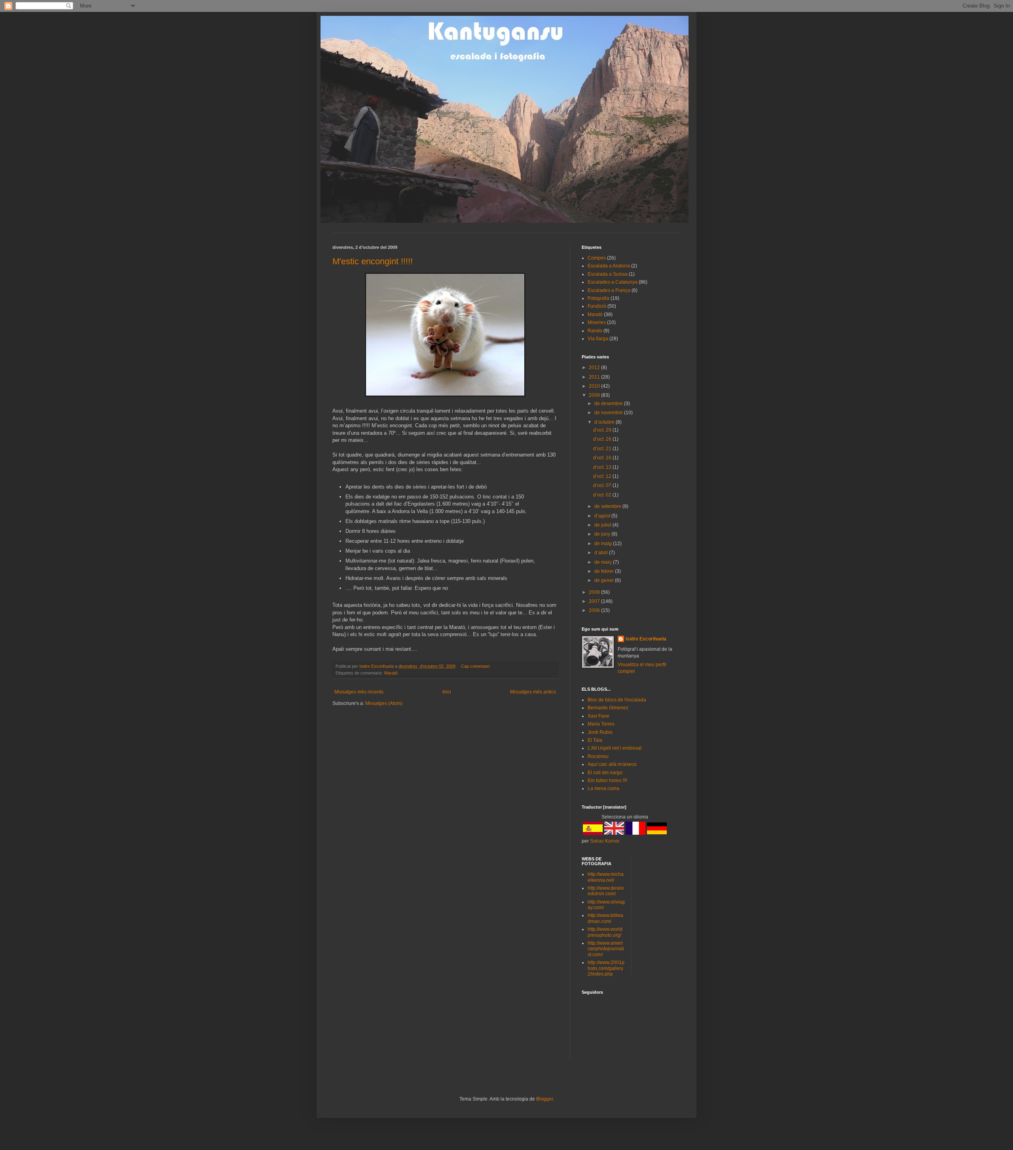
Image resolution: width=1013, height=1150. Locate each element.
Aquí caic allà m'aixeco (612, 764)
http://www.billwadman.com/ (605, 918)
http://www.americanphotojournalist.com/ (606, 948)
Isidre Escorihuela (646, 639)
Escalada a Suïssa (608, 274)
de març (603, 562)
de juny (602, 534)
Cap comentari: (476, 666)
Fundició (597, 306)
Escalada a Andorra (609, 266)
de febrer (604, 571)
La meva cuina (603, 788)
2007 (595, 601)
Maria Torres (601, 724)
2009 (595, 395)
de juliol (603, 525)
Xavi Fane (598, 716)
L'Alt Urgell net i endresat (614, 748)
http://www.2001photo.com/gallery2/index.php (606, 968)
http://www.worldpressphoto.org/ (605, 932)
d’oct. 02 (603, 495)
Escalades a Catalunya (612, 282)
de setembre (608, 506)
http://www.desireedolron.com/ (606, 890)
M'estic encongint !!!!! (372, 261)
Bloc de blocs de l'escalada (617, 700)
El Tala (595, 740)
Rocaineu (598, 756)
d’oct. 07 (603, 485)
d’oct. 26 (603, 439)
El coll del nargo (605, 772)
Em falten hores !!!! (607, 780)
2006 (595, 610)
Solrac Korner (605, 841)
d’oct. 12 (603, 476)
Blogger (544, 1099)
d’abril (601, 552)
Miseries (597, 322)
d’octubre (605, 422)
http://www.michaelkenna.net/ (606, 877)
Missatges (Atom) (383, 703)
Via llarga (598, 338)
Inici (446, 692)
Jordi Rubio (600, 732)
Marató (391, 673)
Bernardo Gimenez (608, 707)
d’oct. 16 (603, 457)
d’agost (602, 516)
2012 (595, 367)
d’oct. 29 (603, 430)
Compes (597, 258)
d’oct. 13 (603, 467)
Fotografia (598, 298)
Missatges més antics (533, 692)
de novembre (609, 412)
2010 (595, 386)
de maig (603, 543)
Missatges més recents (358, 692)
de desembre (609, 403)
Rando (595, 330)
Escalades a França (609, 290)
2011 (595, 377)
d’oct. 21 (603, 448)
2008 (595, 592)
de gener (604, 580)
